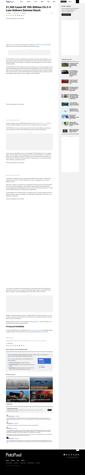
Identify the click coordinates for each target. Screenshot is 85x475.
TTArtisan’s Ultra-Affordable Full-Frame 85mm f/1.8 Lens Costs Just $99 (74, 124)
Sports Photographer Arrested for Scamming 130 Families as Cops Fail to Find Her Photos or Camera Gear (74, 96)
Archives (23, 460)
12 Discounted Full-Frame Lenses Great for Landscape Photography (74, 103)
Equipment (9, 13)
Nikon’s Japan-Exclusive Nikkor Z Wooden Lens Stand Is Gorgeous (74, 130)
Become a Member (12, 359)
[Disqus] (29, 428)
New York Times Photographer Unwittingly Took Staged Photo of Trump (74, 117)
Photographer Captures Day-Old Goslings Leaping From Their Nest (74, 65)
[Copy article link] (23, 15)
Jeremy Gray (24, 13)
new (19, 44)
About (54, 1)
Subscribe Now (66, 14)
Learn (35, 1)
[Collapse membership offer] (51, 354)
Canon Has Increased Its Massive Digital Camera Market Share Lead (73, 82)
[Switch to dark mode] (74, 1)
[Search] (77, 1)
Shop (48, 1)
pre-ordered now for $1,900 (36, 330)
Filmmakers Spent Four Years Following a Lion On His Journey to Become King (74, 89)
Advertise (13, 460)
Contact (7, 460)
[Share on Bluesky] (15, 15)
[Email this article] (21, 15)
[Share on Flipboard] (17, 15)
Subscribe (64, 1)
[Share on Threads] (13, 15)
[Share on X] (11, 15)
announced (13, 44)
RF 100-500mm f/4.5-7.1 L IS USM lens (42, 123)
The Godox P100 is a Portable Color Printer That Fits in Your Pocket (74, 110)
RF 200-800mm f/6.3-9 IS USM (41, 44)
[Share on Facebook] (9, 15)
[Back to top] (77, 449)
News (21, 1)
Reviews (28, 1)
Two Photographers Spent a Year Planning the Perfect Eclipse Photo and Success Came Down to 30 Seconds (73, 73)
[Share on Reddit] (7, 15)
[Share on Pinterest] (19, 15)
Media (42, 1)
